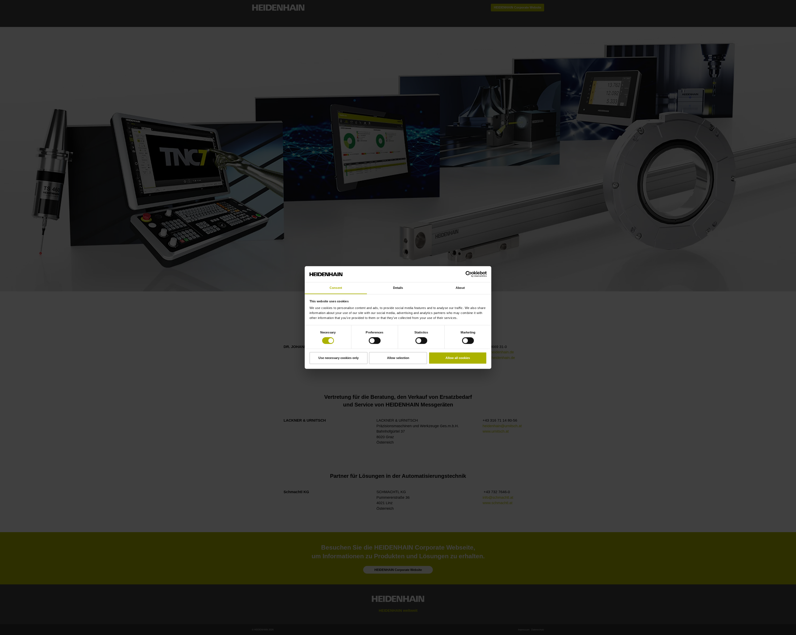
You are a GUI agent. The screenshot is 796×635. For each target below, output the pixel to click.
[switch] (375, 340)
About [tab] (460, 288)
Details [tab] (398, 288)
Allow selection (398, 358)
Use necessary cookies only (338, 358)
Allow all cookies (457, 358)
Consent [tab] (336, 288)
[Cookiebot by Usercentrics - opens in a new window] (468, 274)
